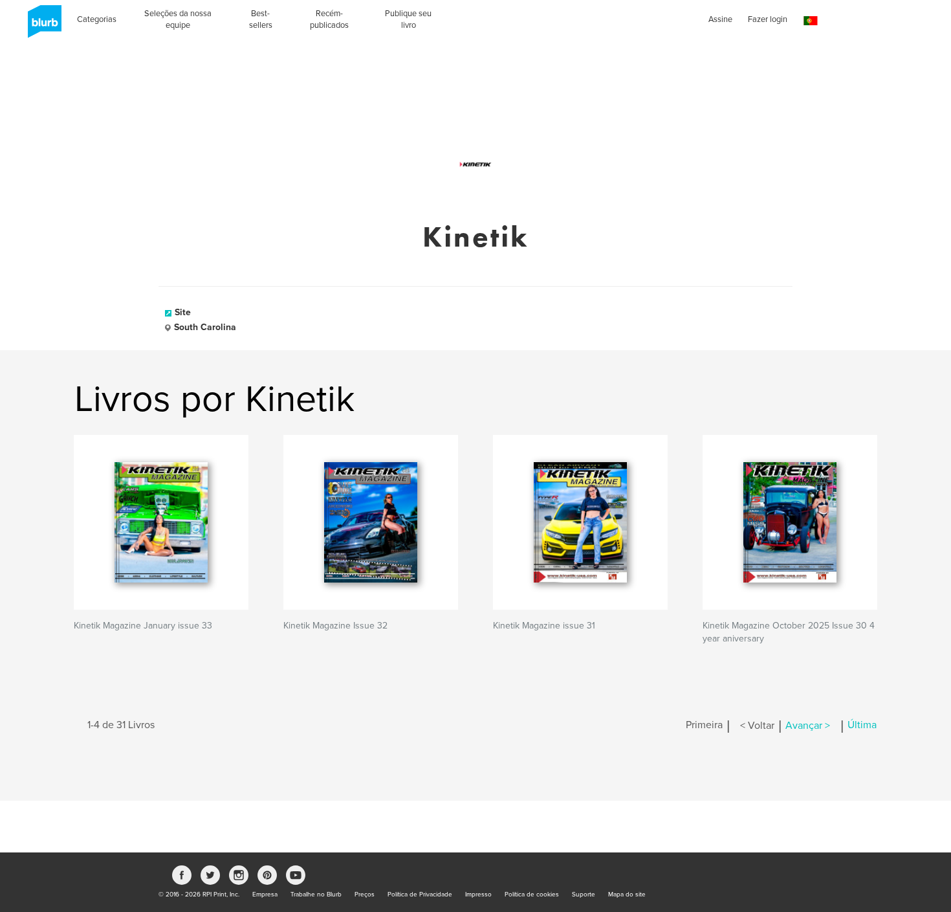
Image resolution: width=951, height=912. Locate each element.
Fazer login (767, 19)
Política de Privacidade (420, 894)
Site (183, 312)
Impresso (478, 894)
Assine (720, 19)
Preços (365, 894)
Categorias (96, 19)
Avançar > (807, 725)
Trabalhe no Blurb (316, 894)
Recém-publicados (329, 19)
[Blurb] (41, 25)
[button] (810, 21)
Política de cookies (532, 894)
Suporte (583, 894)
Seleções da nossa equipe (178, 19)
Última (862, 725)
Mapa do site (627, 894)
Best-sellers (260, 19)
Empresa (265, 894)
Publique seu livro (408, 19)
